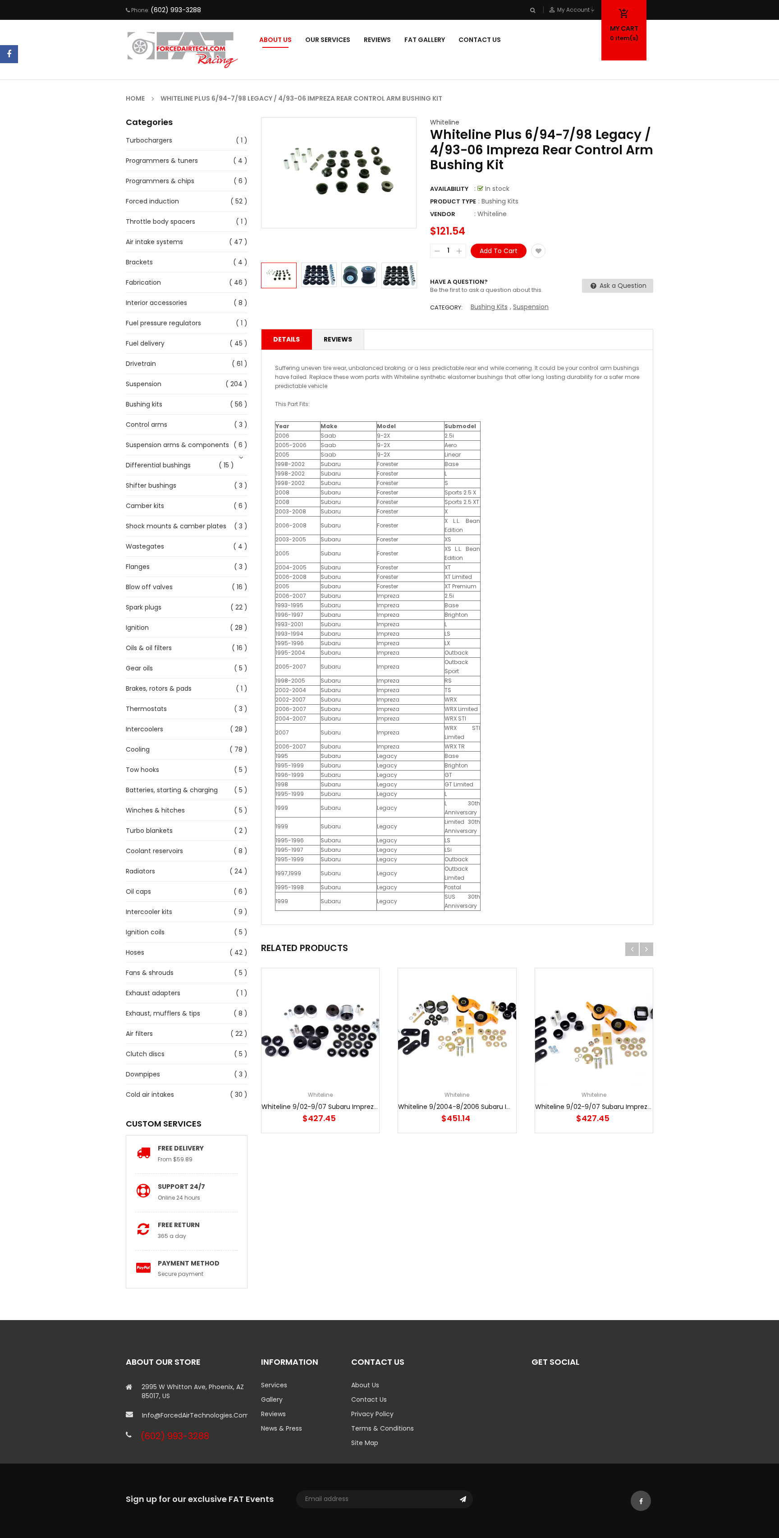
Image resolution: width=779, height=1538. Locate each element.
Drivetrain (141, 363)
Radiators (140, 871)
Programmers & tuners (162, 160)
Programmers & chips (160, 180)
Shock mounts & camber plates (176, 526)
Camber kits (145, 505)
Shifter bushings (151, 485)
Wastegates (145, 546)
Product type (453, 201)
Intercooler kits (149, 911)
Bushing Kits (489, 306)
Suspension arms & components (177, 444)
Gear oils (139, 668)
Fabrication (143, 282)
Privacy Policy (372, 1413)
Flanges (138, 566)
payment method (189, 1263)
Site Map (364, 1442)
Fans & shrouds (150, 972)
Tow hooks (142, 769)
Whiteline (444, 122)
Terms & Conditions (382, 1428)
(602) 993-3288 (176, 9)
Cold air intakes (150, 1094)
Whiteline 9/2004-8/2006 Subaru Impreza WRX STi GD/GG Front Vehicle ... (514, 1106)
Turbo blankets (149, 830)
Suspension (143, 383)
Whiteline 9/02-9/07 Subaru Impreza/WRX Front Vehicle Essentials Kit (644, 1106)
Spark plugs (143, 607)
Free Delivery (181, 1148)
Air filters (139, 1033)
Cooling (138, 749)
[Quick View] (347, 1055)
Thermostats (146, 708)
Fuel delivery (145, 343)
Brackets (139, 262)
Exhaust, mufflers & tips (163, 1013)
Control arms (146, 424)
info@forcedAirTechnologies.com (194, 1415)
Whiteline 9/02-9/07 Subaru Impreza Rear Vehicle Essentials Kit (360, 1106)
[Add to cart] (320, 1055)
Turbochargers (149, 140)
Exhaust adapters (153, 993)
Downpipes (143, 1074)
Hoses (135, 952)
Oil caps (138, 891)
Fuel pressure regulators (163, 323)
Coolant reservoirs (154, 850)
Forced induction (152, 201)
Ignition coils (145, 932)
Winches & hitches (155, 810)
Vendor (442, 214)
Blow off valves (149, 586)
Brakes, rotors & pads (159, 688)
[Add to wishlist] (538, 251)
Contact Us (369, 1399)
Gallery (272, 1399)
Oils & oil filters (149, 647)
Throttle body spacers (160, 221)
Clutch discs (145, 1053)
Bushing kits (144, 404)
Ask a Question (622, 285)
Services (274, 1385)
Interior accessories (156, 302)
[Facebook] (9, 54)
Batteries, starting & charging (172, 789)
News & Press (281, 1428)
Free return (179, 1224)
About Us (365, 1385)
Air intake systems (154, 241)
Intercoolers (144, 729)
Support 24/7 (181, 1186)
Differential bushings (158, 465)
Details (286, 339)
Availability (449, 189)
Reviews (338, 339)
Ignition (137, 627)
